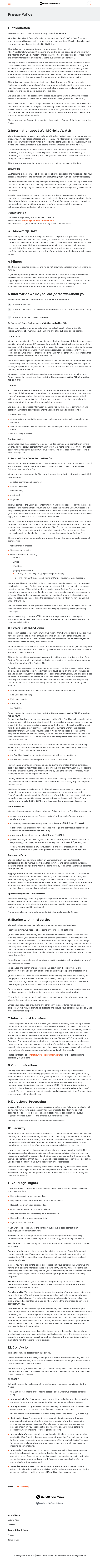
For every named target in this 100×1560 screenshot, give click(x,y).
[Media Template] (50, 3)
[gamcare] (41, 1503)
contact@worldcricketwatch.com (38, 220)
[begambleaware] (56, 1503)
